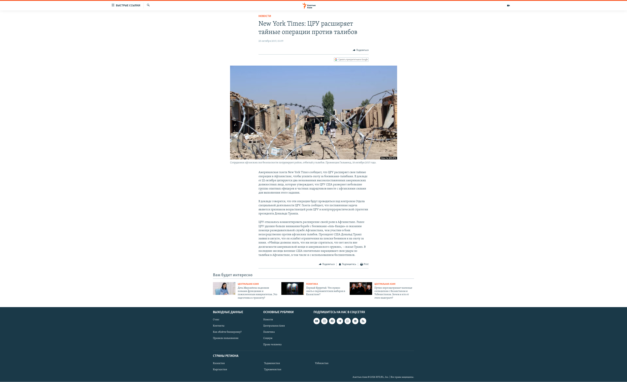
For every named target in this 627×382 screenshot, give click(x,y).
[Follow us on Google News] (355, 321)
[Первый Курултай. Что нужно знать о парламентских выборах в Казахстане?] (292, 288)
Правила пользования (225, 338)
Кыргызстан (220, 369)
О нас (216, 320)
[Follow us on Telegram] (340, 321)
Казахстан (219, 363)
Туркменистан (272, 369)
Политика (312, 284)
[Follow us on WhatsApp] (348, 321)
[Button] (361, 50)
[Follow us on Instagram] (324, 321)
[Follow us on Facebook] (332, 321)
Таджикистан (272, 363)
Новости (264, 16)
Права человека (272, 344)
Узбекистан (322, 363)
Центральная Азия (248, 284)
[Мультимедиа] (508, 5)
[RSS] (363, 321)
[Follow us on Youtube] (317, 321)
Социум (267, 338)
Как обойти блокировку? (227, 332)
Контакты (218, 326)
